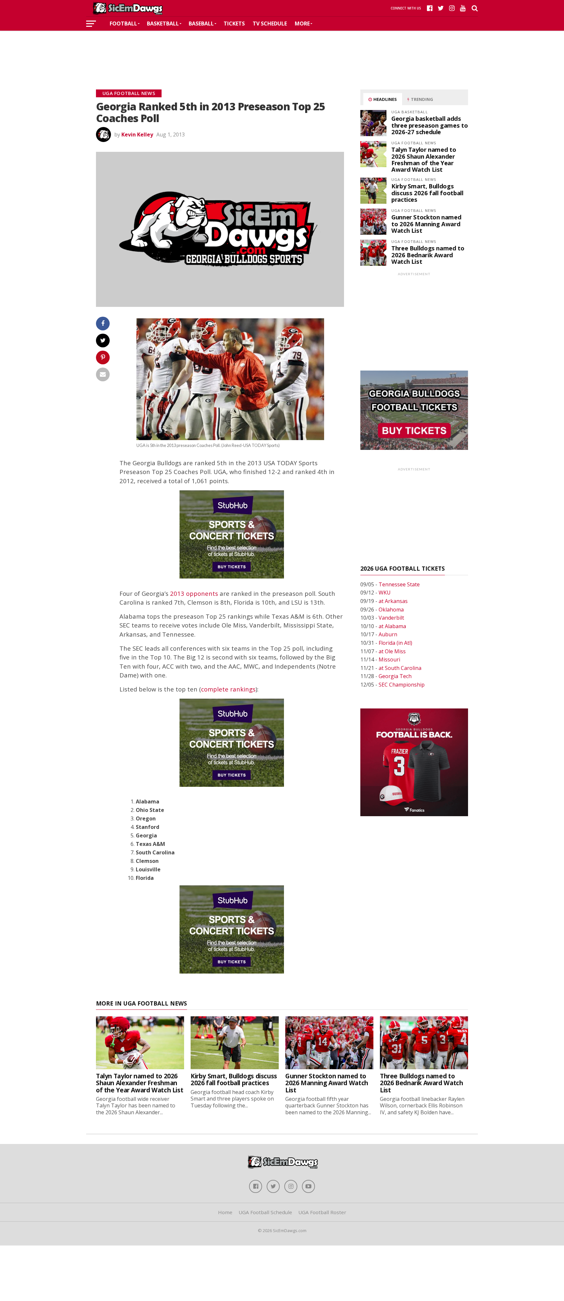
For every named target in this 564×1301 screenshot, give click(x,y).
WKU (385, 592)
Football (123, 23)
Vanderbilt (391, 617)
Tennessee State (399, 584)
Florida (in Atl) (395, 642)
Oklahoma (391, 609)
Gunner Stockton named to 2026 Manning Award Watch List (426, 223)
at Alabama (392, 626)
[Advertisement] (282, 50)
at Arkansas (393, 601)
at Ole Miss (392, 651)
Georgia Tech (395, 676)
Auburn (388, 634)
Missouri (389, 659)
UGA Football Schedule (265, 1212)
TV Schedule (270, 23)
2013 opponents (194, 593)
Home (225, 1212)
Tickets (234, 23)
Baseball (201, 23)
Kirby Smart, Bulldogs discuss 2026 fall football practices (427, 192)
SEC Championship (402, 684)
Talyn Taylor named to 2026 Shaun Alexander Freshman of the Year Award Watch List (423, 159)
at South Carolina (400, 668)
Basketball (163, 23)
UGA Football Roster (322, 1212)
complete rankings (228, 689)
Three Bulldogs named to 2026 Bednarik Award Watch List (427, 254)
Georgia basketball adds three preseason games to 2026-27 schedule (429, 124)
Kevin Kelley (137, 134)
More (302, 23)
